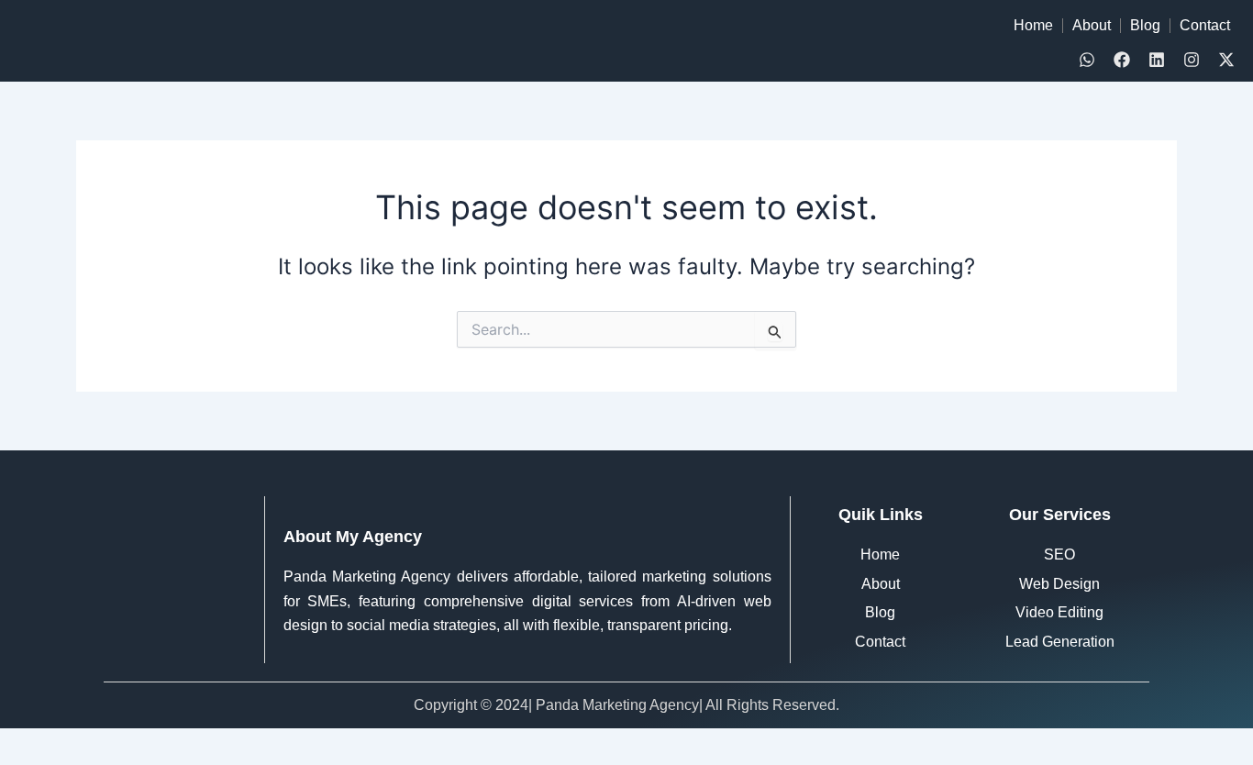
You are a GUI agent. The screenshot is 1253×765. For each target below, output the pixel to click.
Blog (1145, 25)
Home (1033, 25)
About (1091, 25)
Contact (1205, 25)
